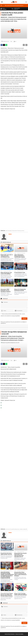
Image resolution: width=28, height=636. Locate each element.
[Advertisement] (14, 169)
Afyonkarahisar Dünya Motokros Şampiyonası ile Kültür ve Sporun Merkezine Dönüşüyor (20, 574)
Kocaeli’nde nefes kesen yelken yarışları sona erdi (6, 554)
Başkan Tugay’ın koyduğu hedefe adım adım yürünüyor (20, 594)
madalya (21, 529)
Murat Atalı (10, 230)
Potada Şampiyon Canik (19, 272)
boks (6, 529)
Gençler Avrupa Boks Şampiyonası (13, 529)
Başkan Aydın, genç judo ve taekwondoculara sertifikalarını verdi (7, 256)
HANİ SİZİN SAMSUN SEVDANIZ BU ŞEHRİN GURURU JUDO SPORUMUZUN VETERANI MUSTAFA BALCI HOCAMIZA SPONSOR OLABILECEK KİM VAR (7, 575)
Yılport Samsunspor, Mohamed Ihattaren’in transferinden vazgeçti (19, 256)
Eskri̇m (6, 230)
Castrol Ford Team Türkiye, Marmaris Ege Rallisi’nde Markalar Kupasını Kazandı (7, 595)
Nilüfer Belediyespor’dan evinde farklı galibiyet (6, 273)
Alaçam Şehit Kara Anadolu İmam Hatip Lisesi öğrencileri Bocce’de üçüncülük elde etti (20, 555)
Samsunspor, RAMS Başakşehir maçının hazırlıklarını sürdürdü (5, 290)
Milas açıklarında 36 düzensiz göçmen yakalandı (14, 5)
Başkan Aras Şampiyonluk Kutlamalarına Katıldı (20, 290)
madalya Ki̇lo (25, 529)
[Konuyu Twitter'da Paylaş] (4, 45)
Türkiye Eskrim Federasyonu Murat (18, 230)
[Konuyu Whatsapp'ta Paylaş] (6, 45)
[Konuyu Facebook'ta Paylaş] (2, 45)
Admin (10, 234)
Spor (1, 253)
